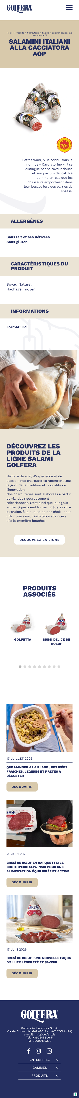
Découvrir (24, 788)
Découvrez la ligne (42, 540)
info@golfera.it (45, 1034)
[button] (20, 666)
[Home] (19, 9)
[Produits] (39, 1076)
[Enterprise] (39, 1060)
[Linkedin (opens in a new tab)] (49, 1052)
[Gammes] (39, 1068)
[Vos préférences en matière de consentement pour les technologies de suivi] (75, 1094)
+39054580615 (43, 1037)
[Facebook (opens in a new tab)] (28, 1052)
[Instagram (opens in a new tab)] (38, 1052)
